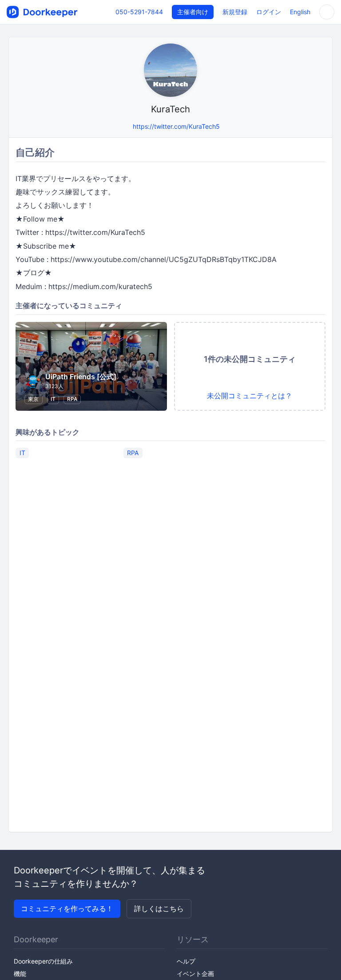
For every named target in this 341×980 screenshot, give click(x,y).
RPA (72, 399)
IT (53, 399)
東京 (33, 399)
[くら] (124, 126)
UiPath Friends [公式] (80, 376)
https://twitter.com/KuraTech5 (176, 126)
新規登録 (234, 12)
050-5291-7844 (139, 12)
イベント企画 (195, 973)
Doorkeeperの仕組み (43, 961)
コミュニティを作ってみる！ (67, 908)
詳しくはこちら (159, 908)
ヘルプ (186, 961)
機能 (20, 973)
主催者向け (192, 12)
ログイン (268, 12)
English (300, 12)
